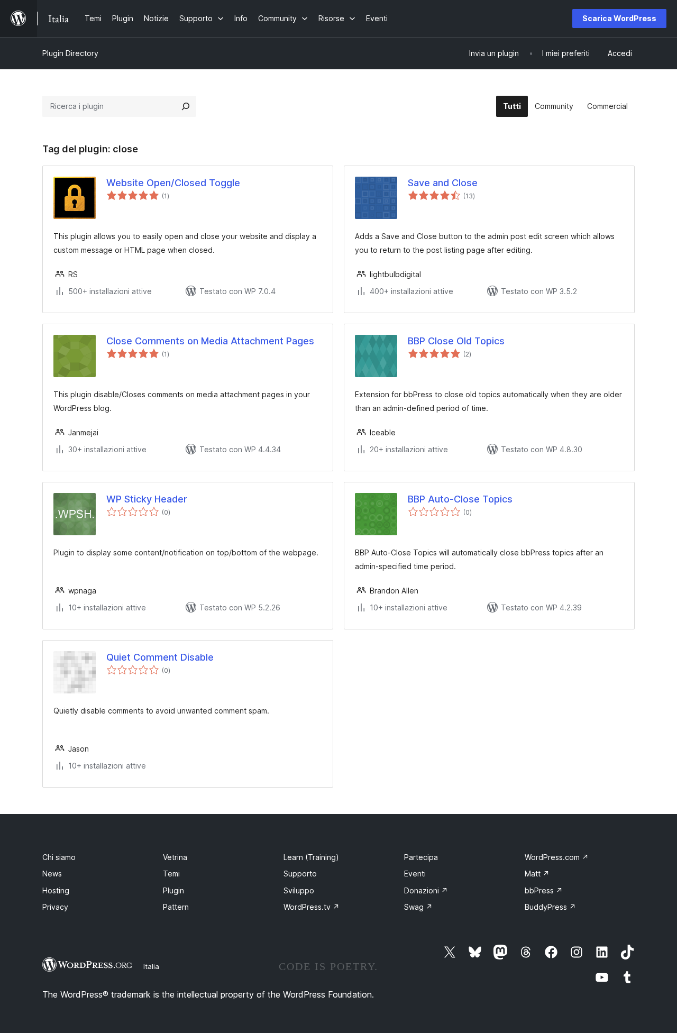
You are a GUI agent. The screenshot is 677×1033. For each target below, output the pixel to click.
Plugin (173, 890)
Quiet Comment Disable (160, 657)
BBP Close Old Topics (456, 340)
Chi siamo (59, 857)
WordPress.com (557, 857)
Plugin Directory (70, 53)
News (52, 873)
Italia (151, 966)
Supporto (300, 873)
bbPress (544, 890)
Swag (418, 906)
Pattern (176, 906)
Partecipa (421, 857)
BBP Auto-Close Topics (460, 499)
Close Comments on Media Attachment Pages (210, 340)
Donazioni (426, 890)
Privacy (55, 906)
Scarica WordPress (619, 18)
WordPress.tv (311, 906)
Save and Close (443, 182)
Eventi (415, 873)
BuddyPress (550, 906)
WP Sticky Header (146, 499)
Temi (171, 873)
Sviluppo (298, 890)
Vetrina (175, 857)
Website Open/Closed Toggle (173, 182)
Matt (537, 873)
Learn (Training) (311, 857)
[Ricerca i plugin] (185, 106)
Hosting (55, 890)
